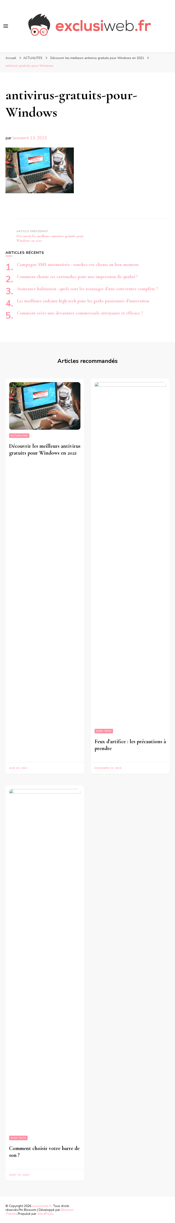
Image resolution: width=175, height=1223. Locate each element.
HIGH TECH (103, 731)
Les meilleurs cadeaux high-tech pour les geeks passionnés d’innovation (83, 301)
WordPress (45, 1214)
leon (17, 138)
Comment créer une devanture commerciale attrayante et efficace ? (80, 313)
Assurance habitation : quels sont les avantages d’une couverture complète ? (87, 289)
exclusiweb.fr (41, 1206)
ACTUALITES (32, 58)
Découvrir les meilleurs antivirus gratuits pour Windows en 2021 (44, 449)
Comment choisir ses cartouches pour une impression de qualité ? (77, 276)
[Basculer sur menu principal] (5, 26)
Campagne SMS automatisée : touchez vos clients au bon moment (78, 264)
